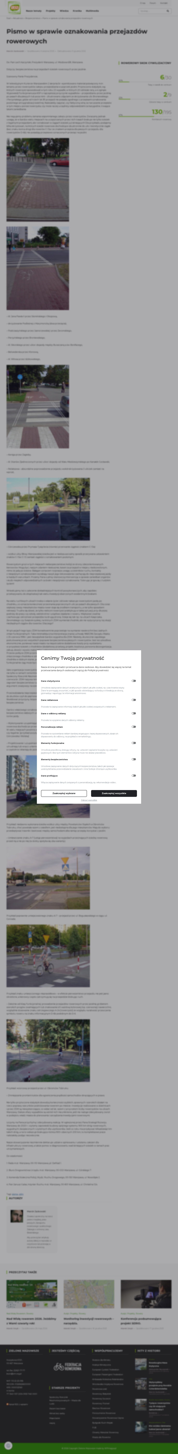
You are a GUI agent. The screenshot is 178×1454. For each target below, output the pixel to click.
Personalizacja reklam (52, 727)
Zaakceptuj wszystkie (114, 793)
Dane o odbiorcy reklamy (53, 713)
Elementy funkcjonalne (52, 743)
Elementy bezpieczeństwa (54, 759)
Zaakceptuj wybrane (64, 793)
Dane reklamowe (49, 700)
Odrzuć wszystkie (89, 800)
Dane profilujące (49, 776)
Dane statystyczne (50, 681)
